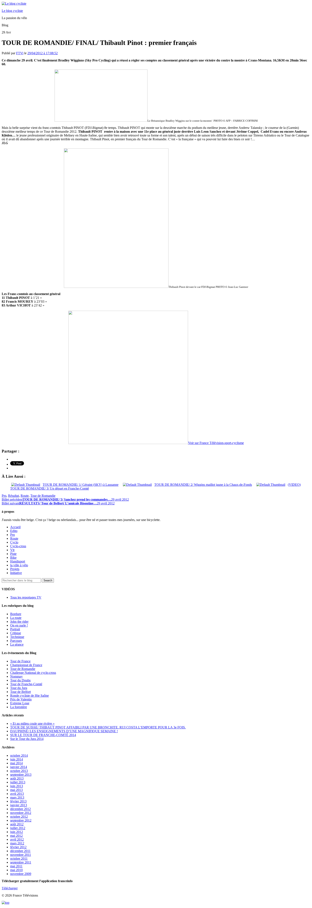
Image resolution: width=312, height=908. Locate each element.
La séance (17, 644)
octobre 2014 (19, 755)
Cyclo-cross (18, 546)
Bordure (15, 614)
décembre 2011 (20, 851)
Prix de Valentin (21, 699)
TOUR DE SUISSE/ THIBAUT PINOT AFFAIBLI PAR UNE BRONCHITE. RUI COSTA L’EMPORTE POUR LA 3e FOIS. (98, 727)
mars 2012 (17, 843)
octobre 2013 (19, 771)
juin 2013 (16, 786)
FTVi (19, 53)
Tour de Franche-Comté (26, 684)
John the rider (19, 621)
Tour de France (20, 661)
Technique (17, 637)
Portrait (15, 629)
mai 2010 (16, 870)
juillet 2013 (17, 782)
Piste (13, 554)
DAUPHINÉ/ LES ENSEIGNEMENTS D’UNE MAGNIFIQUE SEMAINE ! (64, 731)
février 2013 (18, 801)
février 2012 (18, 847)
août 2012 (17, 824)
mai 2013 (16, 790)
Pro (4, 495)
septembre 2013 (20, 774)
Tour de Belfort (20, 692)
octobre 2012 (19, 816)
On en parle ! (19, 625)
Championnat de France (26, 665)
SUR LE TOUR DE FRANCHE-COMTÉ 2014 (43, 735)
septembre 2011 (20, 862)
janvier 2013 (18, 805)
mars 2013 (17, 797)
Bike (13, 557)
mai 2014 (16, 763)
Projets (14, 569)
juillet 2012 (17, 828)
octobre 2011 (19, 858)
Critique (15, 633)
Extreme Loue (19, 703)
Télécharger (10, 888)
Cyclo (14, 542)
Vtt (12, 550)
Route (25, 495)
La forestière (18, 707)
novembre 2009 (20, 874)
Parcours (16, 640)
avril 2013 (17, 793)
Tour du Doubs (20, 680)
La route (15, 618)
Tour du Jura (18, 688)
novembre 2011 (20, 854)
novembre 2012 (20, 813)
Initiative (16, 573)
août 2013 (17, 778)
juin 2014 (16, 759)
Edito (13, 531)
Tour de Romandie (42, 495)
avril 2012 (17, 839)
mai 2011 (16, 866)
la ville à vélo (19, 565)
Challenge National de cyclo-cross (33, 672)
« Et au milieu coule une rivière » (32, 723)
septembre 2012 (20, 820)
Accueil (15, 527)
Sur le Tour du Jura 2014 (27, 739)
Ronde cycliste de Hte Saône (29, 695)
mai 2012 (16, 835)
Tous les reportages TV (25, 597)
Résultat (13, 495)
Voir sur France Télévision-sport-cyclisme (216, 443)
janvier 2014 (18, 767)
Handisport (17, 561)
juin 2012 (16, 832)
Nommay (16, 676)
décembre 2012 (20, 809)
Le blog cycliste (12, 11)
